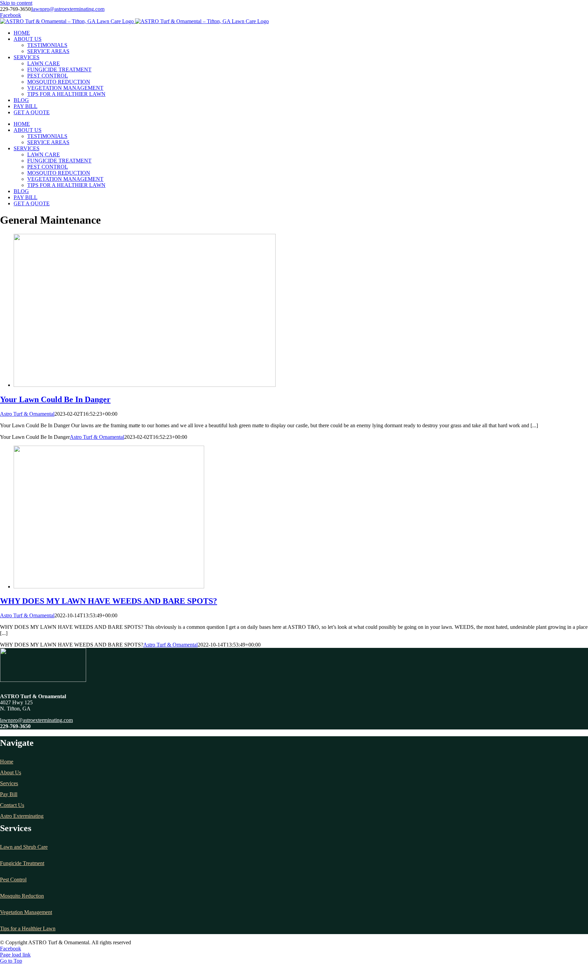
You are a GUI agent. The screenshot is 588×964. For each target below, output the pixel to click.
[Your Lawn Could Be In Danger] (145, 385)
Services (9, 783)
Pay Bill (8, 794)
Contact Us (12, 805)
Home (6, 761)
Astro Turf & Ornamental (27, 414)
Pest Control (13, 879)
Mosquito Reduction (22, 896)
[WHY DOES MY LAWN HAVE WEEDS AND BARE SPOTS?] (109, 586)
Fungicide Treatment (22, 863)
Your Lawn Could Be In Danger (55, 399)
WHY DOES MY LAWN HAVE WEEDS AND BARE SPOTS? (108, 601)
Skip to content (16, 3)
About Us (10, 772)
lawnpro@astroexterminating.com (68, 9)
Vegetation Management (26, 912)
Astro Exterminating (22, 816)
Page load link (15, 955)
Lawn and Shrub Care (24, 847)
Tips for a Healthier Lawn (27, 928)
